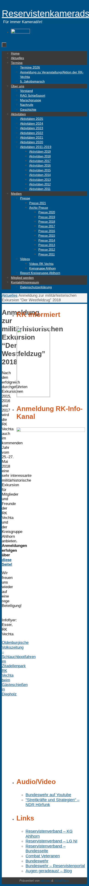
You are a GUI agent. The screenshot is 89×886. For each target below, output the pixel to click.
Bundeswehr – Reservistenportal (55, 866)
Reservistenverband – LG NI (51, 841)
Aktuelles (10, 295)
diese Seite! (7, 562)
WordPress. (62, 880)
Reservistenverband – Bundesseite (45, 848)
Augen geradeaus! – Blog (49, 871)
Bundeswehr (37, 861)
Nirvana (45, 880)
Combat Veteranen (43, 856)
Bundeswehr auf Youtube (48, 795)
